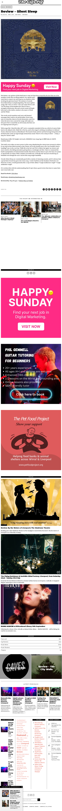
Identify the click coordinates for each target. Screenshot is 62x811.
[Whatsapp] (57, 189)
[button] (39, 799)
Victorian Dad (24, 778)
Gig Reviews (4, 642)
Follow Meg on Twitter (26, 181)
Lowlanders (19, 745)
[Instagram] (34, 273)
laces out (18, 743)
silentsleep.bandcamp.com (16, 177)
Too (28, 776)
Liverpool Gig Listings (46, 806)
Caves (24, 731)
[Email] (60, 189)
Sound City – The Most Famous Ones (55, 758)
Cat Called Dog (20, 731)
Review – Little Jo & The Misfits (56, 740)
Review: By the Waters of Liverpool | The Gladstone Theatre (25, 528)
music (19, 748)
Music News (4, 644)
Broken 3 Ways (20, 727)
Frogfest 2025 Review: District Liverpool (30, 700)
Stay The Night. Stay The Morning (22, 769)
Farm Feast (25, 732)
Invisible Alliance (20, 739)
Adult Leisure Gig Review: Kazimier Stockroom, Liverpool (18, 701)
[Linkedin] (55, 189)
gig (27, 735)
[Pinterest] (52, 189)
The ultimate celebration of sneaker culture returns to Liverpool (51, 217)
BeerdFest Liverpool (21, 725)
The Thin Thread (20, 773)
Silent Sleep (19, 757)
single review (19, 761)
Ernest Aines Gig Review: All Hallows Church (40, 760)
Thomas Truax (20, 774)
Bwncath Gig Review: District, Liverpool (6, 700)
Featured (4, 639)
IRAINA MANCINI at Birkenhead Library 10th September (23, 626)
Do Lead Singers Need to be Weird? (15, 802)
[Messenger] (46, 189)
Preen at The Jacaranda (10, 783)
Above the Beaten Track (21, 721)
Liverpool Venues (34, 806)
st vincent (19, 771)
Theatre (3, 650)
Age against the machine (56, 725)
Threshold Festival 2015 (21, 776)
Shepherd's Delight (20, 756)
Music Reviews (7, 7)
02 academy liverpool (21, 720)
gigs (18, 737)
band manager (20, 723)
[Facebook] (44, 189)
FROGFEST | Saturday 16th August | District (55, 700)
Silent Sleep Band (20, 759)
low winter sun (25, 745)
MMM (53, 723)
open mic (24, 747)
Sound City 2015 (20, 765)
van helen (19, 778)
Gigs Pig (4, 14)
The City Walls (24, 771)
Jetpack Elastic (20, 741)
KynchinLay (26, 741)
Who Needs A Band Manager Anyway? (7, 218)
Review (20, 752)
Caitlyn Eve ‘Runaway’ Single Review (43, 699)
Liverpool (25, 743)
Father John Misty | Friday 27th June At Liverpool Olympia (39, 768)
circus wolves (19, 732)
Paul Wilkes (19, 749)
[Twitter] (49, 189)
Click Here (14, 173)
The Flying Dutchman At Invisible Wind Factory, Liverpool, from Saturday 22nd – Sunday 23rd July (30, 577)
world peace (19, 780)
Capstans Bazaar (20, 729)
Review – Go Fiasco (55, 732)
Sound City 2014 (21, 763)
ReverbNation (25, 749)
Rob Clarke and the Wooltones (23, 754)
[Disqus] (31, 245)
